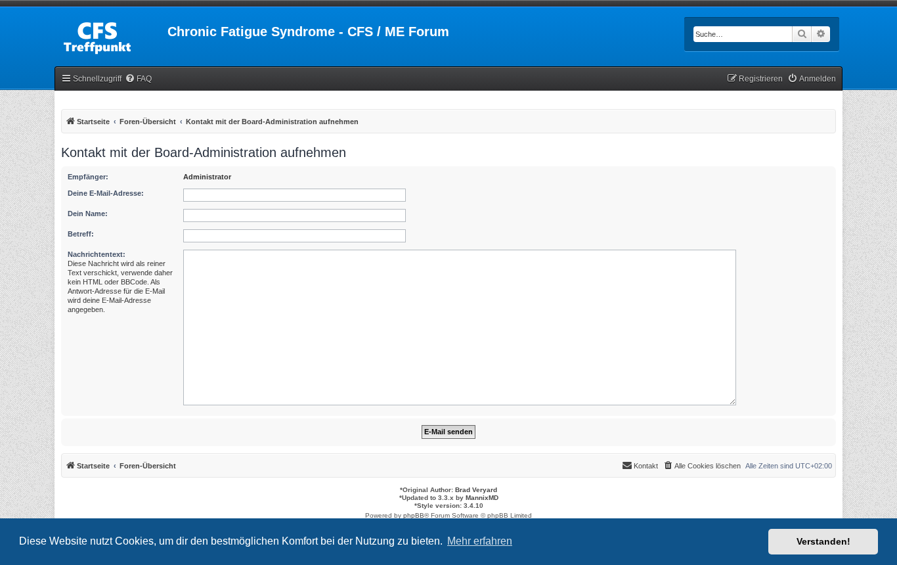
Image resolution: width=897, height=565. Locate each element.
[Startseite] (111, 35)
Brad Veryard (476, 489)
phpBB (413, 515)
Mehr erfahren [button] (479, 541)
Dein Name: (88, 213)
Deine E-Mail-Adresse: (106, 193)
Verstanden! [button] (823, 541)
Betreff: (81, 234)
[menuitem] (138, 79)
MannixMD (482, 497)
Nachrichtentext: (96, 254)
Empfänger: (88, 177)
